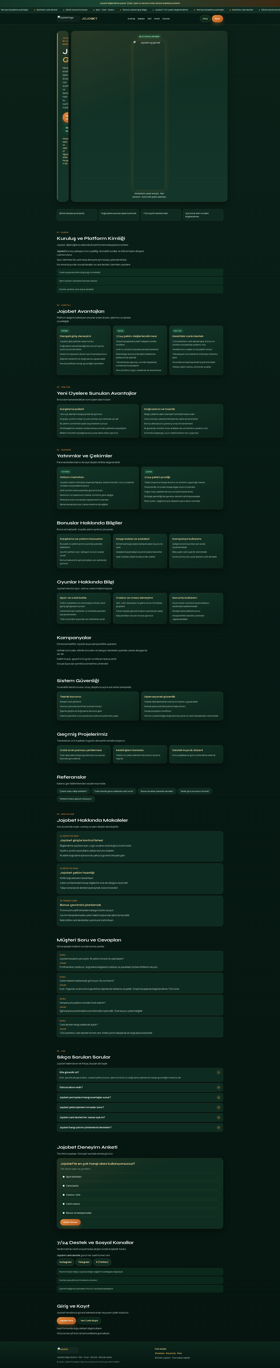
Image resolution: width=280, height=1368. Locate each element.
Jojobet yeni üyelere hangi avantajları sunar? (85, 1097)
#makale (159, 1353)
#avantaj (171, 1353)
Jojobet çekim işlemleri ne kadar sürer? (82, 1107)
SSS (149, 18)
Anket (157, 18)
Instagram (66, 1262)
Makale (141, 18)
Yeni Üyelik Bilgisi (89, 1320)
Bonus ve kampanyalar (79, 1212)
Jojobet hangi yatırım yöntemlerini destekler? (86, 1127)
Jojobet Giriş (66, 1320)
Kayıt (217, 18)
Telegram (83, 1262)
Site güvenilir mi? (69, 1072)
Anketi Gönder (70, 1222)
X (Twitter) (102, 1262)
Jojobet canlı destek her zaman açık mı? (82, 1117)
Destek (166, 18)
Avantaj (131, 18)
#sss (179, 1353)
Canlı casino (73, 1203)
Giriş (205, 18)
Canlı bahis (72, 1185)
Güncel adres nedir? (71, 1087)
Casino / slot (73, 1194)
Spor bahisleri (74, 1176)
